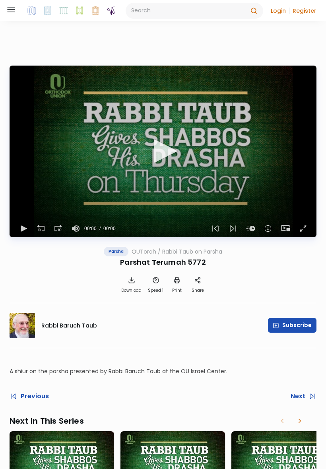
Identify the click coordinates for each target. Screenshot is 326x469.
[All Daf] (95, 10)
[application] (163, 151)
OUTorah (144, 251)
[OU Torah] (31, 10)
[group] (75, 228)
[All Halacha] (63, 10)
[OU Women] (111, 10)
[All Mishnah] (47, 10)
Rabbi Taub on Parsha (192, 252)
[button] (278, 11)
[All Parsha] (79, 10)
